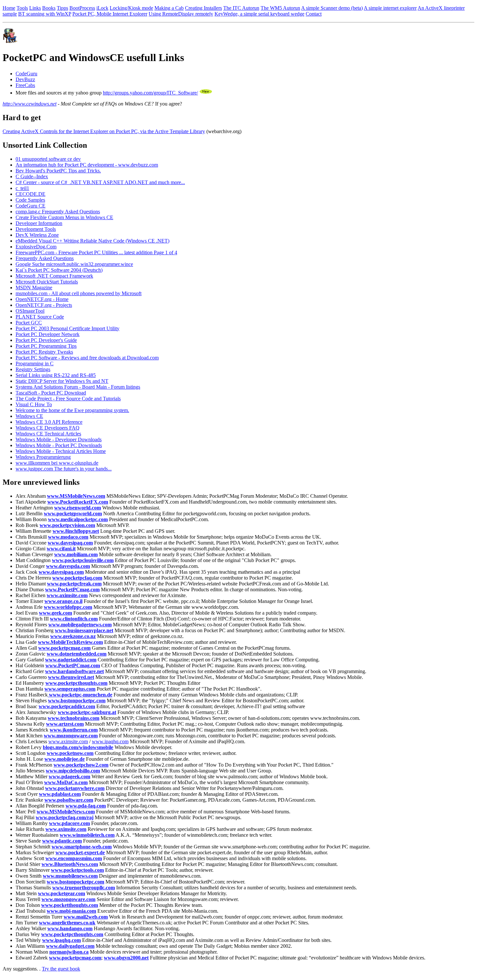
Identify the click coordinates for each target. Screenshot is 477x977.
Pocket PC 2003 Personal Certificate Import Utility (67, 328)
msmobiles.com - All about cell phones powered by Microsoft (78, 293)
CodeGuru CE (30, 205)
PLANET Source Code (40, 316)
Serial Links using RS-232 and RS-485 (56, 375)
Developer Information (39, 223)
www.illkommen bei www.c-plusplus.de (57, 463)
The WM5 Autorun (280, 8)
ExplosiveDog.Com (36, 246)
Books (48, 8)
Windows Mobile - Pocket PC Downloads (59, 445)
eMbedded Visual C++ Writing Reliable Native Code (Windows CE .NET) (92, 241)
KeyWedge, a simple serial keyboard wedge (259, 14)
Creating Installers (203, 8)
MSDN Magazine (34, 287)
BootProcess (82, 8)
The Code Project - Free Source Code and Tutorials (68, 398)
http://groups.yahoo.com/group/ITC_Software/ (150, 92)
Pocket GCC (29, 322)
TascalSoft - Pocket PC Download (51, 392)
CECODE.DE (30, 194)
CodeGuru (26, 73)
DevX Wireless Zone (37, 235)
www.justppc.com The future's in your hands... (64, 468)
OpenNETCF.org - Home (42, 299)
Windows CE (29, 416)
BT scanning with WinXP (44, 14)
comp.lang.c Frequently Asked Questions (58, 211)
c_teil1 (22, 188)
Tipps (62, 8)
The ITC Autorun (241, 8)
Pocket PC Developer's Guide (46, 340)
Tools (22, 8)
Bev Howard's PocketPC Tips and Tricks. (58, 170)
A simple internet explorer (390, 8)
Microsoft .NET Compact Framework (54, 276)
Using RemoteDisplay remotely (181, 14)
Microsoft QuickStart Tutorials (47, 281)
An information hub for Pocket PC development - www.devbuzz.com (87, 165)
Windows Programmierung (43, 457)
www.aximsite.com (68, 741)
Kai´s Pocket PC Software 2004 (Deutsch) (59, 270)
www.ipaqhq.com (110, 741)
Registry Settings (33, 369)
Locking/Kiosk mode (131, 8)
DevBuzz (25, 79)
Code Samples (30, 200)
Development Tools (36, 229)
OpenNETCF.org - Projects (44, 305)
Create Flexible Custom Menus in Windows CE (64, 217)
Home (9, 8)
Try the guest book (61, 968)
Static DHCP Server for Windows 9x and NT (62, 381)
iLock (102, 8)
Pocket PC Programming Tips (46, 346)
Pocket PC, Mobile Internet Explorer (109, 14)
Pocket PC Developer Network (48, 334)
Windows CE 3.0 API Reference (49, 422)
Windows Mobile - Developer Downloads (59, 439)
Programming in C (35, 363)
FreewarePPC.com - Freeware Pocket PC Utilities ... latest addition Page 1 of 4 (96, 252)
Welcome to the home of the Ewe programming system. (72, 410)
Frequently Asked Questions (45, 258)
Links (35, 8)
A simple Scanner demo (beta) (332, 8)
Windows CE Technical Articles (48, 433)
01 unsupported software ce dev (48, 159)
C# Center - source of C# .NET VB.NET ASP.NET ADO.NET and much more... (100, 182)
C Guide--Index (32, 176)
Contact (314, 14)
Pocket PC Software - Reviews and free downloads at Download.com (87, 357)
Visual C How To (34, 404)
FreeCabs (25, 85)
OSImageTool (30, 311)
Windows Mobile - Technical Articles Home (61, 451)
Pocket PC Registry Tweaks (44, 352)
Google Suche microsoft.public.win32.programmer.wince (74, 264)
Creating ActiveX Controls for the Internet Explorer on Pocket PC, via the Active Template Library (104, 131)
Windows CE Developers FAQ (48, 428)
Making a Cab (169, 8)
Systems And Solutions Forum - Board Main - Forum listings (78, 387)
